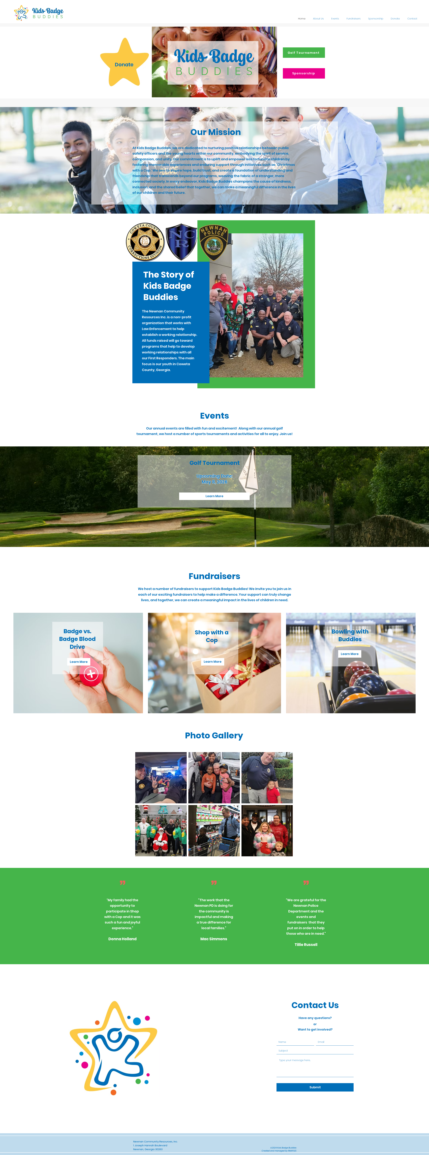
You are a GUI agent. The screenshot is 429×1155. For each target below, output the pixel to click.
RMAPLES (292, 1150)
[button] (212, 662)
